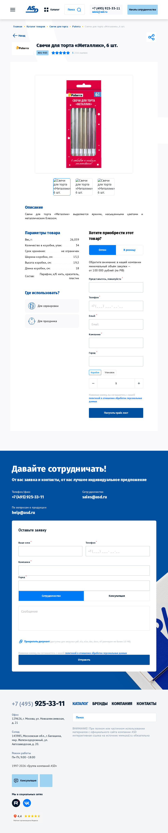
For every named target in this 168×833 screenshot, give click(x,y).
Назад (21, 35)
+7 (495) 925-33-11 (106, 8)
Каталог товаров (36, 26)
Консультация (117, 596)
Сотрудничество (51, 596)
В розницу (129, 250)
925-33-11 (38, 703)
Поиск (71, 9)
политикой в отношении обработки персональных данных (96, 652)
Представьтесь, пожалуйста (105, 278)
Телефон (94, 297)
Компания (95, 334)
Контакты (146, 703)
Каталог (54, 9)
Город (92, 352)
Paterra (76, 26)
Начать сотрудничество (142, 9)
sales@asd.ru (99, 12)
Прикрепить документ (77, 641)
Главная (17, 26)
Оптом (102, 250)
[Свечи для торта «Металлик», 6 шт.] (84, 124)
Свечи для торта (59, 26)
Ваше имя (24, 542)
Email (92, 315)
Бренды (100, 703)
